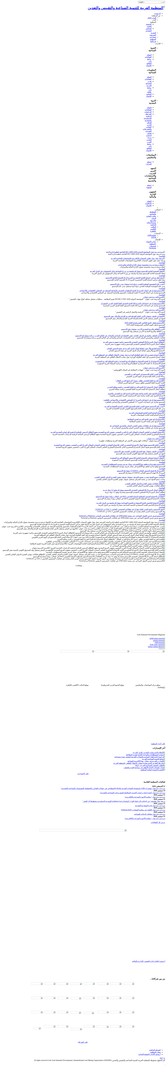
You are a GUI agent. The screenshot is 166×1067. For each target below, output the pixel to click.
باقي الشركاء (83, 1042)
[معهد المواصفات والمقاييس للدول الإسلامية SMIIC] (103, 998)
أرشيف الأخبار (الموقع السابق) (149, 1054)
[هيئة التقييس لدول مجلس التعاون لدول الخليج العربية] (128, 998)
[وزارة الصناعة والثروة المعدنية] (116, 1013)
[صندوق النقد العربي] (37, 984)
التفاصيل (162, 256)
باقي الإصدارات (83, 774)
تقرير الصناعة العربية (149, 83)
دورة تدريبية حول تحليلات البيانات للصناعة (149, 814)
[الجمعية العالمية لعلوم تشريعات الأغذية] (37, 1013)
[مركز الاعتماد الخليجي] (116, 998)
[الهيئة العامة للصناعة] (103, 1013)
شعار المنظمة (155, 1052)
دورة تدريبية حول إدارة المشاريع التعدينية (150, 806)
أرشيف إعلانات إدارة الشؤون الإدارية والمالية (148, 961)
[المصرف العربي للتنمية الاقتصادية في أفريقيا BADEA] (76, 1030)
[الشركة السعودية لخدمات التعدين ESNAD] (116, 1027)
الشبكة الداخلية (155, 1050)
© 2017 (162, 1058)
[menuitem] (157, 13)
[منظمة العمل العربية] (76, 988)
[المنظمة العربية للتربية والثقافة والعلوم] (116, 984)
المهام (149, 55)
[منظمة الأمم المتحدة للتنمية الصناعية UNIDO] (37, 998)
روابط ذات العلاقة (149, 61)
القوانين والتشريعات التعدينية (147, 129)
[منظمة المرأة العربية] (50, 984)
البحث (141, 2)
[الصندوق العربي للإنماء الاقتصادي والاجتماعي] (128, 1027)
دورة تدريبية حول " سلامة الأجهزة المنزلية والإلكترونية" (144, 797)
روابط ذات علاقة (149, 90)
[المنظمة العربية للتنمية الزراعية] (103, 984)
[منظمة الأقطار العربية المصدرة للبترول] (76, 1016)
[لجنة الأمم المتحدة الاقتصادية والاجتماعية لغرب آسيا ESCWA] (50, 998)
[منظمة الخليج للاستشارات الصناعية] (37, 1030)
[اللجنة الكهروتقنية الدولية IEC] (76, 1002)
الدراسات (148, 112)
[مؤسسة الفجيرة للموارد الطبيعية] (89, 1016)
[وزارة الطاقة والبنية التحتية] (128, 1013)
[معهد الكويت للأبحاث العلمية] (62, 1013)
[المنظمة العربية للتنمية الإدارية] (89, 984)
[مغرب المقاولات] (50, 1013)
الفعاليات (148, 57)
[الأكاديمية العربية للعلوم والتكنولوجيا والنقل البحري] (62, 984)
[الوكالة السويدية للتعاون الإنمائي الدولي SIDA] (62, 1027)
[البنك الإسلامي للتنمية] (89, 1027)
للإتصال (149, 65)
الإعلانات (148, 203)
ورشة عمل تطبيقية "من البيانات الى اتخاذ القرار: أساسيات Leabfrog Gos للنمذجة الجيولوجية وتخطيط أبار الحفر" (124, 801)
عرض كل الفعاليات (158, 822)
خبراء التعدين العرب (149, 140)
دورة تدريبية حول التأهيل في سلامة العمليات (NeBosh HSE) (143, 810)
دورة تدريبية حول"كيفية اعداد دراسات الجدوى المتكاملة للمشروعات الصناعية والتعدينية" (132, 793)
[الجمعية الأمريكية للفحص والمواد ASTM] (89, 998)
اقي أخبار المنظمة (158, 744)
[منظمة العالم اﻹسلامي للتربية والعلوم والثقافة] (50, 1027)
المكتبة (149, 94)
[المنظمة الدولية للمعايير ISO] (62, 998)
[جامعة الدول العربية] (128, 984)
